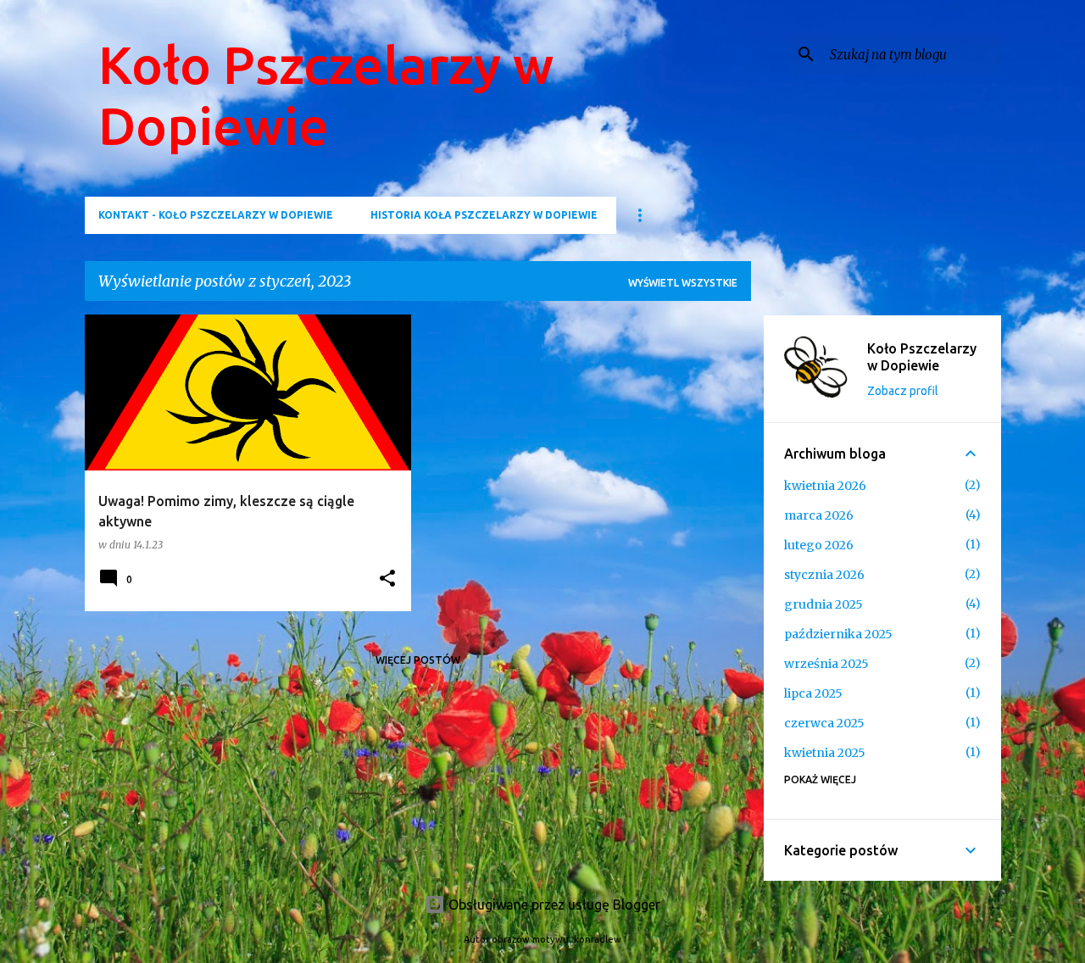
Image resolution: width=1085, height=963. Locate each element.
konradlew (597, 939)
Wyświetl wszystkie (682, 282)
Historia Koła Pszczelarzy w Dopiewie (484, 214)
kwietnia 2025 (824, 752)
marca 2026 (819, 515)
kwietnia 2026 (825, 485)
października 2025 (838, 634)
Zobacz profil (902, 391)
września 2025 (826, 663)
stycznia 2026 (824, 574)
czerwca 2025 (824, 723)
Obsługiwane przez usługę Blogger (552, 904)
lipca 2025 (813, 693)
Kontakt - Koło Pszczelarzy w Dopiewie (215, 214)
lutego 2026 (819, 545)
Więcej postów (418, 659)
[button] (387, 579)
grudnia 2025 (823, 604)
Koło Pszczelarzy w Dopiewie (921, 357)
